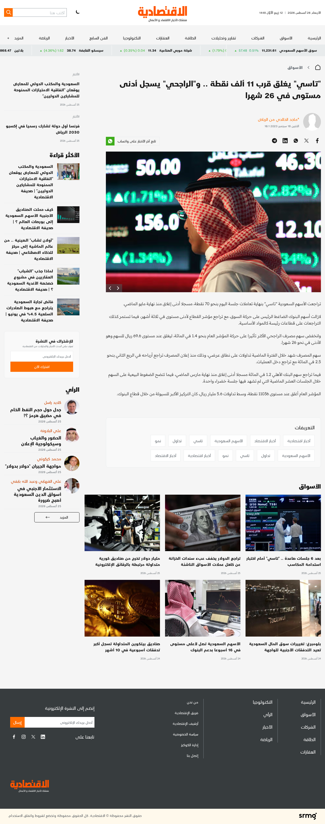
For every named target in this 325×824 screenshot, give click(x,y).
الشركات (257, 37)
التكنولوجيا (132, 37)
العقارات (162, 37)
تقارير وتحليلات (224, 37)
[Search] (8, 12)
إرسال (17, 722)
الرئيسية (314, 37)
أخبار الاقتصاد (265, 440)
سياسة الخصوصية (185, 734)
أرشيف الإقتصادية (185, 723)
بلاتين (58, 50)
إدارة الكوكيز (189, 745)
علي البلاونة (50, 430)
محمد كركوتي (49, 458)
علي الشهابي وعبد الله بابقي (36, 481)
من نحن (192, 702)
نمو (158, 440)
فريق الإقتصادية (186, 713)
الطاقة (190, 37)
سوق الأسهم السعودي (298, 50)
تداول (177, 440)
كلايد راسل (52, 402)
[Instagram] (23, 737)
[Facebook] (14, 737)
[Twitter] (33, 737)
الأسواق (286, 37)
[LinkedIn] (43, 736)
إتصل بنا (192, 755)
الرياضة (44, 37)
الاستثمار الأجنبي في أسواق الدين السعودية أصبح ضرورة (37, 494)
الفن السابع (98, 37)
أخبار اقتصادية (298, 440)
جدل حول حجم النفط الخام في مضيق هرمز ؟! (35, 412)
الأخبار (69, 37)
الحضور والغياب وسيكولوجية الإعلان (41, 440)
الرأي (267, 714)
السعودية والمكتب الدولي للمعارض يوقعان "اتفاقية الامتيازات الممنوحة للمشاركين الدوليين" (46, 89)
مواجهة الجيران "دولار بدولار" (33, 465)
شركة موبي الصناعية (215, 50)
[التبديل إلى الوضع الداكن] (77, 12)
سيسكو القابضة (130, 50)
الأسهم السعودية (229, 440)
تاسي (198, 440)
